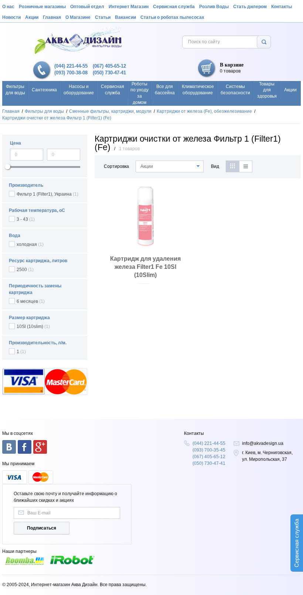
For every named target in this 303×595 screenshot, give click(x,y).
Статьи (102, 17)
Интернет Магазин (129, 6)
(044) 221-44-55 (71, 66)
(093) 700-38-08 (71, 72)
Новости (11, 17)
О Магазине (78, 17)
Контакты (281, 6)
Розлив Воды (214, 6)
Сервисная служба (174, 6)
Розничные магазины (42, 6)
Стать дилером (250, 6)
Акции (31, 17)
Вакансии (125, 17)
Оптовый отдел (87, 6)
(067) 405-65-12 (109, 66)
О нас (8, 6)
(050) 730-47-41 (109, 72)
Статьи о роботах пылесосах (172, 17)
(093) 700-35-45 (209, 450)
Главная (52, 17)
